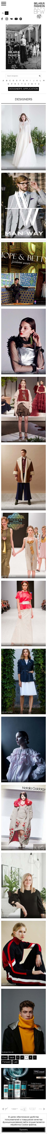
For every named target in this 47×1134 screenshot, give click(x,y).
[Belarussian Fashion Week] (39, 18)
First (4, 1057)
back (12, 1057)
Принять (23, 1130)
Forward (6, 1062)
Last (15, 1062)
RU (3, 13)
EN (7, 13)
